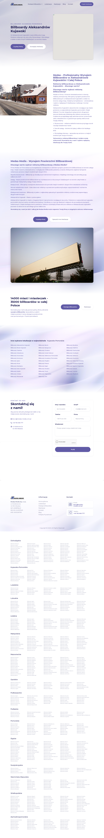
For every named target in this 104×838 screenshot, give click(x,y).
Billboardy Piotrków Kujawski (75, 363)
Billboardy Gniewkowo (17, 353)
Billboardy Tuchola (72, 371)
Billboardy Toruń (43, 371)
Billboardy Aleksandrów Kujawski (20, 345)
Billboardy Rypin (43, 366)
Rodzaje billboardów (34, 4)
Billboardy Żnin (43, 376)
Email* (76, 404)
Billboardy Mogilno (44, 361)
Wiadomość (59, 424)
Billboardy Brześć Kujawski (18, 347)
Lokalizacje (48, 4)
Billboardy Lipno (15, 361)
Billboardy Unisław (16, 374)
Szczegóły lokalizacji (36, 46)
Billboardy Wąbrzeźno (45, 374)
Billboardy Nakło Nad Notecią (75, 361)
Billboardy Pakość (44, 363)
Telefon (57, 414)
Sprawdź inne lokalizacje (60, 219)
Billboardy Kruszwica (72, 358)
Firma (76, 414)
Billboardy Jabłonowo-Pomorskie (48, 355)
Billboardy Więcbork (72, 374)
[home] (17, 4)
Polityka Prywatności (45, 514)
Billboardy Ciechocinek (73, 350)
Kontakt (70, 4)
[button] (35, 4)
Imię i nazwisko (60, 404)
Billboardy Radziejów (17, 366)
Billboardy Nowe (15, 363)
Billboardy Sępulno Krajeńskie (75, 366)
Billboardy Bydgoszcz (45, 347)
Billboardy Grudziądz (72, 353)
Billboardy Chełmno (72, 347)
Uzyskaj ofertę (18, 46)
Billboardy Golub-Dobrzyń (46, 353)
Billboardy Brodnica (72, 345)
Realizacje (57, 4)
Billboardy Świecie (72, 368)
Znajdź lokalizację (87, 4)
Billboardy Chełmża (16, 350)
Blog (64, 4)
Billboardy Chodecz (44, 350)
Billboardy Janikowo (72, 355)
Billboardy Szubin (16, 371)
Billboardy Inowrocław (17, 355)
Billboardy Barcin (43, 345)
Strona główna (43, 501)
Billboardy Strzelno (44, 368)
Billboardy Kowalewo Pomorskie (48, 358)
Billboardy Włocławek (17, 376)
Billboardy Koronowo (17, 358)
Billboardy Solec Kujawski (18, 368)
